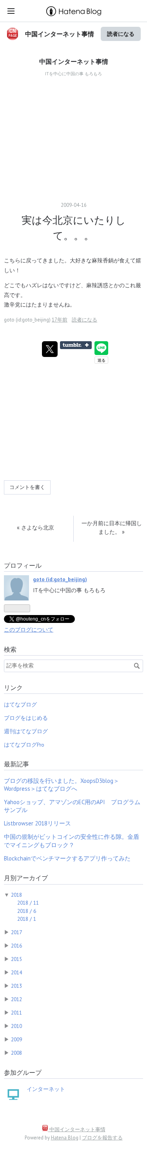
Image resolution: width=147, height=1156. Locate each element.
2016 (16, 945)
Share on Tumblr (76, 345)
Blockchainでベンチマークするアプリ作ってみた (67, 858)
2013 (16, 985)
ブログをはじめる (26, 717)
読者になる (120, 33)
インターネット (46, 1089)
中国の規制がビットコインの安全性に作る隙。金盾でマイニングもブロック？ (71, 840)
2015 (16, 959)
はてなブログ (20, 704)
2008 (16, 1052)
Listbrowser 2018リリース (37, 823)
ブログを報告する (102, 1137)
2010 (16, 1026)
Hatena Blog (64, 1137)
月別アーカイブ (26, 878)
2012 (16, 999)
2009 (16, 1039)
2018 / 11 (28, 902)
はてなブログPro (24, 744)
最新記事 (16, 764)
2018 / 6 (26, 910)
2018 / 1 (26, 918)
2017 (16, 932)
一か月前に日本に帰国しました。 (112, 527)
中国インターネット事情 (59, 34)
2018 (16, 894)
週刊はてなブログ (26, 731)
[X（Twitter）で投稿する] (50, 349)
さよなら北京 (35, 527)
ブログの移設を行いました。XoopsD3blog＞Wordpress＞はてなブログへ (61, 784)
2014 (16, 972)
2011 (16, 1012)
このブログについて (28, 629)
